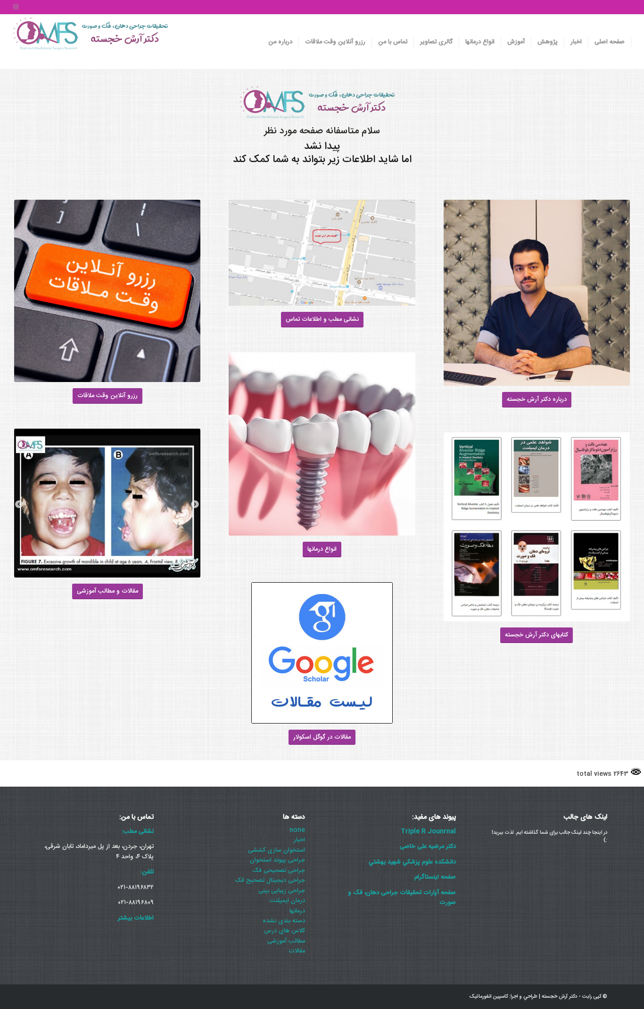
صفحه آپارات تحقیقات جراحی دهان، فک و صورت (402, 897)
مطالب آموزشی (286, 941)
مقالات (297, 951)
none (297, 830)
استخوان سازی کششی (276, 850)
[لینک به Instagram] (15, 7)
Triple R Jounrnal (428, 831)
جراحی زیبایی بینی (281, 891)
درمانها (297, 911)
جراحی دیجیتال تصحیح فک (270, 880)
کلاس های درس (284, 931)
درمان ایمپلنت (287, 900)
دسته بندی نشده (284, 921)
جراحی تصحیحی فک (278, 870)
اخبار (299, 840)
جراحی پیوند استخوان (277, 860)
